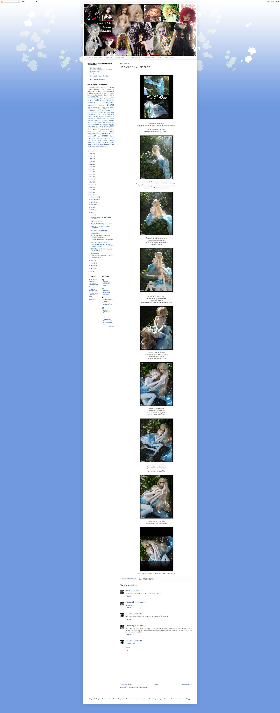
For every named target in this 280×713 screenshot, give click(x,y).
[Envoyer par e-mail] (144, 579)
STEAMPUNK (92, 138)
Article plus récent (126, 684)
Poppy (112, 131)
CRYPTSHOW (101, 107)
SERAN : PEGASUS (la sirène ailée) (101, 224)
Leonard (111, 120)
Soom (112, 136)
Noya (90, 297)
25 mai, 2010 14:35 (136, 614)
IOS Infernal (108, 116)
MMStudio (107, 126)
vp (92, 144)
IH (113, 115)
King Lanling (110, 118)
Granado (90, 115)
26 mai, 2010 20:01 (136, 641)
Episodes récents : (96, 68)
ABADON (97, 87)
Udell (99, 140)
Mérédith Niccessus (93, 124)
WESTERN (97, 144)
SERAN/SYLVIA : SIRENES (99, 230)
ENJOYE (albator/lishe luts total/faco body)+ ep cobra (101, 249)
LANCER (97, 120)
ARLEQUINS (91, 91)
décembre (94, 197)
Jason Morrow (175, 699)
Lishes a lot (92, 299)
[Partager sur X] (148, 579)
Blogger (188, 699)
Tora (89, 140)
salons (112, 133)
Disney (107, 107)
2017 (91, 177)
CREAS (110, 105)
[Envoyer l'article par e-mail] (140, 578)
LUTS (95, 122)
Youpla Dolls (95, 146)
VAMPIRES (91, 142)
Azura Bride (91, 95)
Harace (100, 114)
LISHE (90, 122)
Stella (97, 138)
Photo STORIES (149, 57)
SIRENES (105, 136)
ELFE (95, 111)
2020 (91, 169)
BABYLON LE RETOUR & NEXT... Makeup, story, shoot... (101, 236)
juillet (92, 210)
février (93, 265)
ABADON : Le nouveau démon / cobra (102, 240)
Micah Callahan (104, 124)
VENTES (105, 142)
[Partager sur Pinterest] (152, 579)
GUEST (95, 115)
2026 (91, 154)
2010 (91, 195)
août (92, 207)
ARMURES (99, 91)
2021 (91, 167)
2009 (91, 271)
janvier (93, 268)
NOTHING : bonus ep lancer (99, 242)
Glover (128, 614)
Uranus (112, 140)
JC (94, 118)
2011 (91, 192)
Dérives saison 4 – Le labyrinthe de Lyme (107, 322)
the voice (111, 138)
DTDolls (112, 109)
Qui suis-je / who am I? (94, 57)
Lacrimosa (90, 120)
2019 (91, 172)
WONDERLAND (109, 144)
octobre (93, 202)
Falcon (89, 112)
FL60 (98, 112)
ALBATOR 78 (95, 253)
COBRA (97, 101)
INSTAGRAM (169, 57)
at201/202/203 (105, 93)
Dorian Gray (94, 109)
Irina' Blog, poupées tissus (93, 290)
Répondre (129, 596)
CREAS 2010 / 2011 (97, 221)
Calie (112, 97)
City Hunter (91, 101)
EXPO (108, 111)
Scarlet (89, 136)
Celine (101, 99)
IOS (103, 116)
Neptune (90, 129)
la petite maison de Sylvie (94, 293)
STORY (104, 138)
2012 (91, 189)
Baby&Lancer (99, 95)
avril (92, 260)
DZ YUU (90, 111)
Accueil (156, 684)
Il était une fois (93, 116)
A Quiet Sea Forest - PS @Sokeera (106, 292)
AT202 (112, 93)
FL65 (102, 113)
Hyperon (109, 115)
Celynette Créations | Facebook (99, 76)
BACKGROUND (93, 97)
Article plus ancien (186, 684)
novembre (94, 199)
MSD (112, 126)
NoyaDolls (102, 130)
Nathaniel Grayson (108, 128)
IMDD (100, 116)
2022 (91, 164)
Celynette (129, 602)
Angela (111, 87)
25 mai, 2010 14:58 (140, 625)
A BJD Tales (107, 282)
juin (92, 212)
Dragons (100, 109)
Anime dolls (92, 287)
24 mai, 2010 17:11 (140, 602)
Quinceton (99, 133)
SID (99, 136)
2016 (91, 179)
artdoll (104, 91)
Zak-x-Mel (103, 146)
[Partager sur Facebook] (150, 579)
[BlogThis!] (146, 579)
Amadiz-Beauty (105, 87)
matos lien (111, 122)
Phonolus (105, 131)
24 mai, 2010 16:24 (136, 590)
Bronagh (107, 97)
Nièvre (95, 130)
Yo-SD (89, 146)
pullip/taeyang (92, 133)
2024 (91, 159)
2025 (91, 156)
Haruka (105, 114)
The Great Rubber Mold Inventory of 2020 (107, 303)
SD (94, 136)
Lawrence (105, 120)
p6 (174, 573)
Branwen (102, 97)
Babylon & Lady (95, 233)
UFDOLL (105, 140)
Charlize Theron (109, 99)
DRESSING (106, 109)
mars (92, 263)
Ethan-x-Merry (102, 111)
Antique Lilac (93, 279)
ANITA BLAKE (93, 89)
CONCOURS (101, 105)
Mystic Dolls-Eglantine (94, 128)
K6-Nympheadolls (101, 118)
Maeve (105, 122)
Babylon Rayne (109, 95)
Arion (103, 89)
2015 (91, 182)
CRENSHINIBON (92, 107)
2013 (91, 187)
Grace (112, 113)
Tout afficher (111, 326)
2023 (91, 161)
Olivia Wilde (97, 131)
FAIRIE (112, 111)
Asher (108, 91)
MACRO (100, 122)
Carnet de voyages (93, 99)
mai (92, 215)
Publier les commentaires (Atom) (138, 687)
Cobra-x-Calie (104, 101)
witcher (102, 144)
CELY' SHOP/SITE (134, 57)
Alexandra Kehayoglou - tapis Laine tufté (94, 283)
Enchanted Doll (107, 300)
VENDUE (98, 142)
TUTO (94, 140)
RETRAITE (106, 133)
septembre (94, 204)
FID (92, 113)
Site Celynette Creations (97, 79)
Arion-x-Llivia (110, 89)
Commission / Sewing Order (114, 57)
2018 (91, 174)
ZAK (99, 146)
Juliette (128, 590)
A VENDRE (91, 87)
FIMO (95, 113)
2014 (91, 184)
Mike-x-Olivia (99, 126)
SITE (159, 57)
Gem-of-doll (107, 112)
